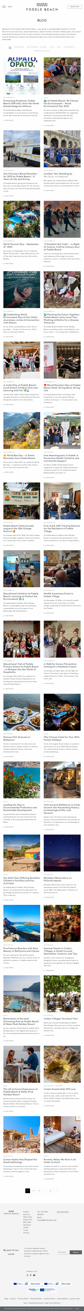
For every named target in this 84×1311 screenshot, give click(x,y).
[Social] (28, 1275)
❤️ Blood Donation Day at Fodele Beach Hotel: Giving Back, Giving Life (62, 388)
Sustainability (69, 47)
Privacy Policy (23, 1299)
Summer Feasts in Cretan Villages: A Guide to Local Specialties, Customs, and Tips (60, 951)
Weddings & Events (42, 51)
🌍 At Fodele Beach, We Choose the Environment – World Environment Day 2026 (61, 104)
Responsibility (36, 1299)
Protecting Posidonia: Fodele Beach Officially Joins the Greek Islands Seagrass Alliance (21, 104)
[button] (7, 7)
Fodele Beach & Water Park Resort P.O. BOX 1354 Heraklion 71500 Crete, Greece (27, 1222)
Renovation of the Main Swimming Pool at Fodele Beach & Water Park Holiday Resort (21, 1022)
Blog (6, 1299)
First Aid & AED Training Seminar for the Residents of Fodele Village (62, 529)
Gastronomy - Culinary (37, 47)
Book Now (74, 7)
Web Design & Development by (65, 1308)
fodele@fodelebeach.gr (47, 1220)
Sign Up (75, 1252)
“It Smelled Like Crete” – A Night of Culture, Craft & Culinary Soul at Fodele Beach (61, 247)
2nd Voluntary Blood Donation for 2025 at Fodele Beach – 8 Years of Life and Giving (20, 177)
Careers (13, 1299)
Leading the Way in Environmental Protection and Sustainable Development (20, 808)
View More (9, 120)
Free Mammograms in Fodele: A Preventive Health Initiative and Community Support (61, 458)
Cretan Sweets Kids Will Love (60, 1089)
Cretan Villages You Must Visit (61, 1019)
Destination (19, 47)
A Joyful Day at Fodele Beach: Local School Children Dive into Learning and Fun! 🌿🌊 (20, 388)
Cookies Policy (49, 1299)
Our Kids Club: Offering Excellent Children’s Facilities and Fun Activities (21, 881)
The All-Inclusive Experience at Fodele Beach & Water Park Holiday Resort (20, 1092)
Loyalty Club (74, 1299)
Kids (59, 47)
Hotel (52, 47)
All (10, 47)
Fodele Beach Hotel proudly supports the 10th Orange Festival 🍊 (18, 529)
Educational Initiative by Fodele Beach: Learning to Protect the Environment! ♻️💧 (20, 596)
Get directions (63, 1212)
